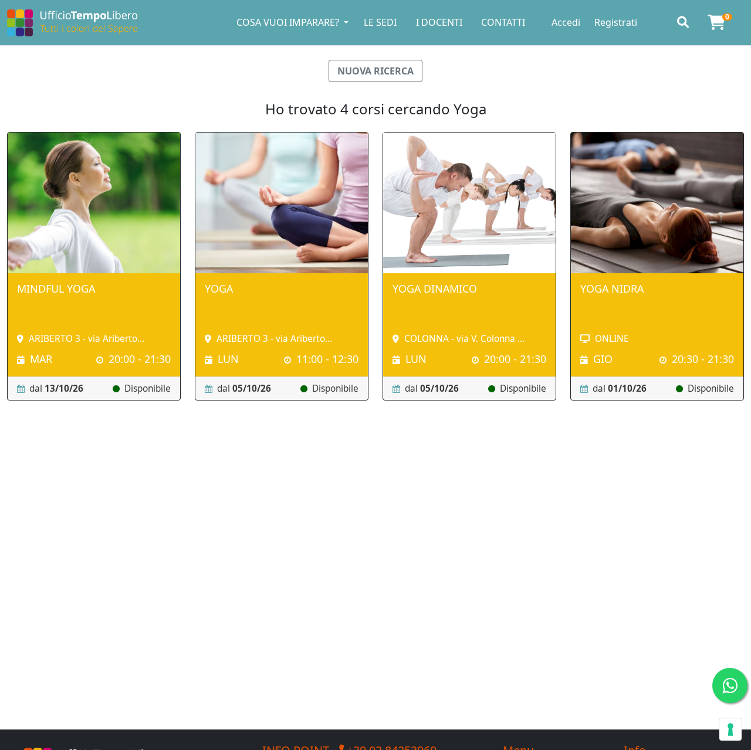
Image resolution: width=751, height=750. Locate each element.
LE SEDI (380, 22)
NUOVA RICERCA (375, 71)
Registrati (615, 22)
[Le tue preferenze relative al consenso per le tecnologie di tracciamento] (730, 729)
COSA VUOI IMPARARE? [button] (288, 22)
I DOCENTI (439, 22)
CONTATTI (503, 22)
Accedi (566, 22)
